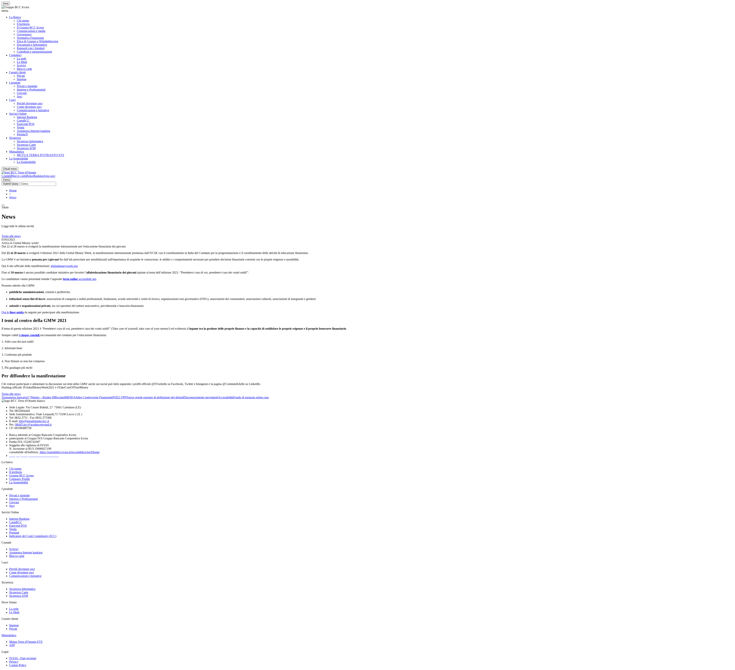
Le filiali (22, 62)
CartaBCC (23, 120)
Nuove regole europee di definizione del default (155, 397)
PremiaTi (22, 134)
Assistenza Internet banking (33, 131)
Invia (5, 3)
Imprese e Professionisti (31, 89)
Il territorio (23, 24)
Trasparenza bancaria (14, 397)
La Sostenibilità (18, 158)
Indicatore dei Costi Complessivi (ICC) (32, 536)
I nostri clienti (17, 72)
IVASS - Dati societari (22, 658)
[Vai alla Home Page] (19, 172)
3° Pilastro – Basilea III (41, 397)
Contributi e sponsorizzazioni (34, 51)
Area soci (49, 176)
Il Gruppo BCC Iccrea (30, 27)
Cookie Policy (17, 665)
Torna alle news (11, 236)
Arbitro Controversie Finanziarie (93, 397)
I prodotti (14, 82)
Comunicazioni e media (31, 31)
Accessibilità (225, 397)
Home (13, 190)
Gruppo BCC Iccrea (21, 475)
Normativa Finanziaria (30, 37)
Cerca (6, 179)
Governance (24, 34)
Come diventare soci (29, 106)
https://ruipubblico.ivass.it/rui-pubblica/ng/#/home (69, 452)
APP (12, 645)
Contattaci (15, 55)
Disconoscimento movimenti (201, 397)
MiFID (69, 397)
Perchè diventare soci (29, 103)
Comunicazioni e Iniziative (33, 110)
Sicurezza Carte (26, 144)
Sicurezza (15, 137)
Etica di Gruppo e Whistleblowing (37, 41)
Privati (21, 75)
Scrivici (21, 65)
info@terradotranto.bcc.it (34, 421)
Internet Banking (27, 117)
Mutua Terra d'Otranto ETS (25, 641)
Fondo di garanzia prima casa (251, 397)
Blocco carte (24, 68)
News (12, 197)
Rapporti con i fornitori (31, 48)
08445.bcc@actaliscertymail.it (33, 424)
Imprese (21, 79)
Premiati (14, 532)
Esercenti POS (25, 124)
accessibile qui (79, 279)
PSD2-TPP (119, 397)
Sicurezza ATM (26, 148)
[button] (367, 10)
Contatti (6, 176)
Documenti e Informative (32, 44)
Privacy (13, 661)
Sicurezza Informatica (30, 141)
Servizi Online (18, 113)
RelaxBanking (35, 176)
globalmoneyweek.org (64, 266)
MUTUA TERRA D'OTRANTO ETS (40, 155)
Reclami (60, 397)
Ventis (20, 127)
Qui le (13, 312)
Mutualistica (16, 151)
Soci (19, 96)
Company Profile (19, 479)
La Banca (15, 17)
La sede (21, 58)
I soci (12, 100)
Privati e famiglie (27, 86)
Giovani (22, 93)
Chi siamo (23, 20)
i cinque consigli (29, 335)
